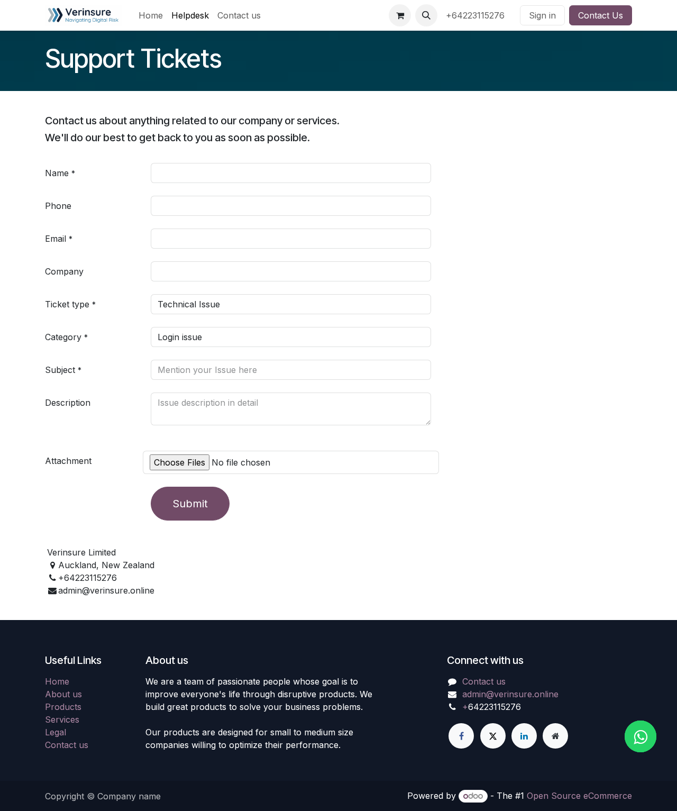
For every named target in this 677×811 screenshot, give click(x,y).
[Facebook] (461, 736)
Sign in (542, 15)
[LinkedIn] (524, 736)
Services (62, 719)
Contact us (66, 745)
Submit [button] (190, 503)
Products (63, 706)
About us (63, 694)
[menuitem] (150, 15)
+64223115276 (476, 15)
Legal (55, 732)
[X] (493, 736)
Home (57, 681)
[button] (426, 15)
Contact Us (600, 15)
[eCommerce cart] (400, 15)
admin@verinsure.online (510, 694)
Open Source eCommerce (579, 795)
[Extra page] (555, 736)
